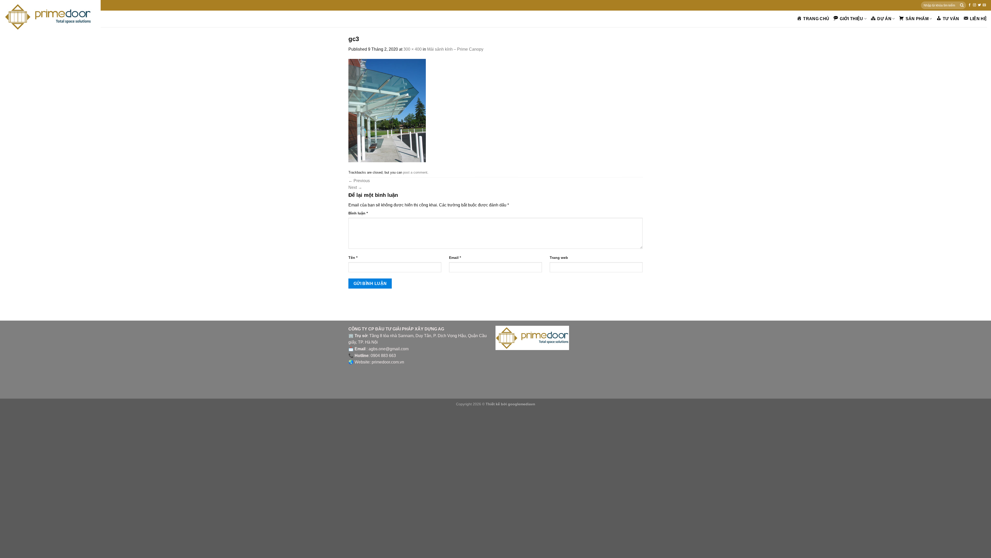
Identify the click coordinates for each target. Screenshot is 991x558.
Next (355, 187)
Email (455, 257)
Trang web (559, 257)
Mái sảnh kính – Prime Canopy (455, 49)
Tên (352, 257)
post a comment (415, 172)
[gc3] (387, 110)
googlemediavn (521, 404)
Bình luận (358, 213)
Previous (359, 181)
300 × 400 (412, 49)
